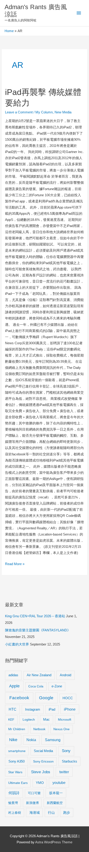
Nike (13, 739)
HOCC (68, 698)
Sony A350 (16, 761)
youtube (58, 783)
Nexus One (61, 729)
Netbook (39, 729)
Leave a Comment (19, 112)
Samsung (52, 740)
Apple (14, 686)
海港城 (34, 812)
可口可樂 (34, 793)
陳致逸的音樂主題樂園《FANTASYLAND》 (38, 630)
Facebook (19, 697)
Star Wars (15, 772)
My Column (44, 112)
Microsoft (64, 719)
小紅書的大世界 (17, 644)
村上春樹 (14, 812)
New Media (63, 112)
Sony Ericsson (43, 761)
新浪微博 (32, 803)
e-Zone (57, 686)
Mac (46, 719)
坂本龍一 (56, 793)
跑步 (66, 812)
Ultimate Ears (18, 783)
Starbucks (69, 761)
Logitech (29, 719)
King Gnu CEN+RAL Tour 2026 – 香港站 (35, 616)
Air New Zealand (39, 675)
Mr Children (16, 729)
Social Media (43, 751)
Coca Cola (35, 686)
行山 (51, 812)
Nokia (31, 740)
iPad (52, 709)
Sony (66, 751)
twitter (64, 772)
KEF (11, 719)
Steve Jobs (40, 772)
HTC (12, 709)
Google (46, 697)
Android (65, 675)
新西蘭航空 (55, 803)
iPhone (70, 709)
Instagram (32, 709)
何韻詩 (13, 793)
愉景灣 (13, 803)
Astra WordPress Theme (53, 842)
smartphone (17, 751)
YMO (40, 783)
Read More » (14, 564)
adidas (13, 675)
